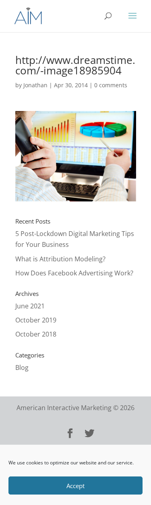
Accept (75, 486)
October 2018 (35, 334)
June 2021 (30, 306)
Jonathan (35, 85)
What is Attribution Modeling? (60, 259)
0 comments (110, 85)
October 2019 (35, 320)
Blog (22, 367)
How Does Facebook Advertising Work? (74, 273)
